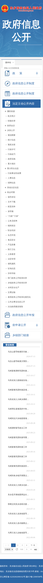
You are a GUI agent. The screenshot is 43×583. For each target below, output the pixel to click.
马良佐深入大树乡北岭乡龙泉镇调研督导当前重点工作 (19, 485)
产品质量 (11, 245)
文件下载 (11, 202)
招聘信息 (11, 183)
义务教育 (11, 254)
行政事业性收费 (14, 173)
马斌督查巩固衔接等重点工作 (19, 437)
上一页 (7, 545)
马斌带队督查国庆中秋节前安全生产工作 (19, 409)
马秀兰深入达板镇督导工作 (19, 533)
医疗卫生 (11, 249)
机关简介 (11, 116)
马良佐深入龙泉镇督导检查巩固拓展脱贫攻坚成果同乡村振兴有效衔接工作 (19, 514)
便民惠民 (11, 264)
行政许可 (11, 149)
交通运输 (11, 292)
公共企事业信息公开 (16, 302)
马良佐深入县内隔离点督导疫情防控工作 (19, 523)
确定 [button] (35, 549)
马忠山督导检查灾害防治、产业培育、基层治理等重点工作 (19, 361)
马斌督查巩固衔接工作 (17, 447)
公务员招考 (12, 221)
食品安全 (11, 240)
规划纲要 (11, 135)
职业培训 (11, 230)
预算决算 (11, 145)
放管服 (10, 211)
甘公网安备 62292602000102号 (12, 577)
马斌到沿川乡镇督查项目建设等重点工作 (19, 418)
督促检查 (9, 345)
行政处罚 (11, 154)
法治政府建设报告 (15, 307)
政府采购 (11, 159)
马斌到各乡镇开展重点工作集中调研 (19, 476)
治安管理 (11, 259)
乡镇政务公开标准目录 (17, 283)
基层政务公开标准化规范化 (19, 297)
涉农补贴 (11, 273)
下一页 (33, 545)
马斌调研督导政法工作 (17, 428)
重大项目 (11, 164)
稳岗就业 (11, 226)
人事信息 (11, 178)
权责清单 (11, 207)
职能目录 (11, 121)
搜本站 (8, 62)
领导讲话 (11, 197)
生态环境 (11, 235)
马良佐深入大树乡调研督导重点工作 (19, 399)
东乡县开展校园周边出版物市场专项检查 (19, 495)
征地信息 (11, 268)
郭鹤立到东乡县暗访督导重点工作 (19, 504)
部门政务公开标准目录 (17, 278)
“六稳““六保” (13, 216)
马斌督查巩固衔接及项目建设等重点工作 (19, 390)
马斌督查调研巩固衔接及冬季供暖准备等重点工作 (19, 371)
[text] (22, 68)
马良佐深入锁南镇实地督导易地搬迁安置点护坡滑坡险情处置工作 (19, 380)
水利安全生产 (13, 287)
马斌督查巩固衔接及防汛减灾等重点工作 (19, 466)
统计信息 (11, 140)
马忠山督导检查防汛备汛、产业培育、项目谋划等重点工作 (19, 352)
